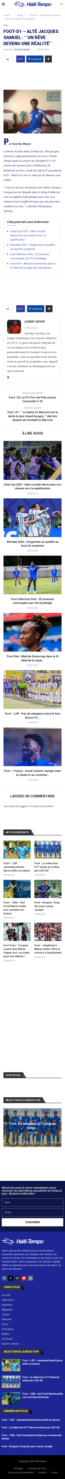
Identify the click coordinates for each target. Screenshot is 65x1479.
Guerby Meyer (22, 49)
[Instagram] (17, 1278)
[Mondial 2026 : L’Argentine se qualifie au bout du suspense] (32, 517)
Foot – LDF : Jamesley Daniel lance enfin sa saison (17, 867)
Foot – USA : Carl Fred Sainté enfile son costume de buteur (14, 908)
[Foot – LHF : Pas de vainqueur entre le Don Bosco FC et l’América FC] (32, 689)
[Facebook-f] (4, 1278)
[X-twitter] (10, 1278)
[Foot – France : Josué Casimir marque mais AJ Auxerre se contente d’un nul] (32, 746)
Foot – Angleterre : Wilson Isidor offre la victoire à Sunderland (47, 949)
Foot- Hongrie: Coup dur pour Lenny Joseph (47, 906)
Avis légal (18, 1468)
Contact (42, 1472)
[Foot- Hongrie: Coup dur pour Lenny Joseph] (48, 889)
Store (54, 1472)
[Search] (61, 4)
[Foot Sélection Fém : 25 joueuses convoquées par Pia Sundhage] (32, 575)
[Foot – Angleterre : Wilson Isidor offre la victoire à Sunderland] (48, 932)
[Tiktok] (30, 1278)
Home (6, 15)
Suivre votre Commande (20, 1472)
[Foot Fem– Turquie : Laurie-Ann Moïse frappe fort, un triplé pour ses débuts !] (17, 932)
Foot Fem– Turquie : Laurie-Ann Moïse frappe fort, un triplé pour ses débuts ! (16, 951)
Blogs (20, 15)
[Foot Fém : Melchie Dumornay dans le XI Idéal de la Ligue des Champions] (32, 632)
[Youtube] (23, 1278)
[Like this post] (21, 59)
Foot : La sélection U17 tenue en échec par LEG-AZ (47, 867)
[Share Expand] (48, 59)
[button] (6, 1128)
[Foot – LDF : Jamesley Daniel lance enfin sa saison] (17, 850)
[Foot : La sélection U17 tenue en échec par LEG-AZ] (48, 850)
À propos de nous (37, 1468)
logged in (24, 806)
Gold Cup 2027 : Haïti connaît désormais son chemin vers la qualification (28, 235)
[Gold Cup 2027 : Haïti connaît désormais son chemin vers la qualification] (32, 460)
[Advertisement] (32, 75)
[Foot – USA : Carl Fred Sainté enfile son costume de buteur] (17, 889)
